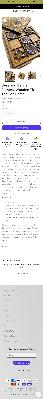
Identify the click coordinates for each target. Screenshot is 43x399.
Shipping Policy (10, 336)
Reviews (7, 306)
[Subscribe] (33, 355)
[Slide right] (40, 76)
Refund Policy (9, 331)
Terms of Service (10, 341)
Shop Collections (10, 291)
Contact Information (11, 321)
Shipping (4, 105)
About (6, 301)
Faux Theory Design (19, 388)
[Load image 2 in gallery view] (21, 76)
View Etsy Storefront (12, 296)
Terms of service (35, 391)
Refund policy (14, 391)
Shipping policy (15, 394)
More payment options (21, 133)
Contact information (28, 394)
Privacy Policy (9, 326)
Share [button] (6, 247)
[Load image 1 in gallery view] (10, 76)
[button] (4, 11)
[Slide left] (2, 76)
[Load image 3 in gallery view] (32, 76)
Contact (7, 316)
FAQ (5, 311)
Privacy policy (24, 391)
